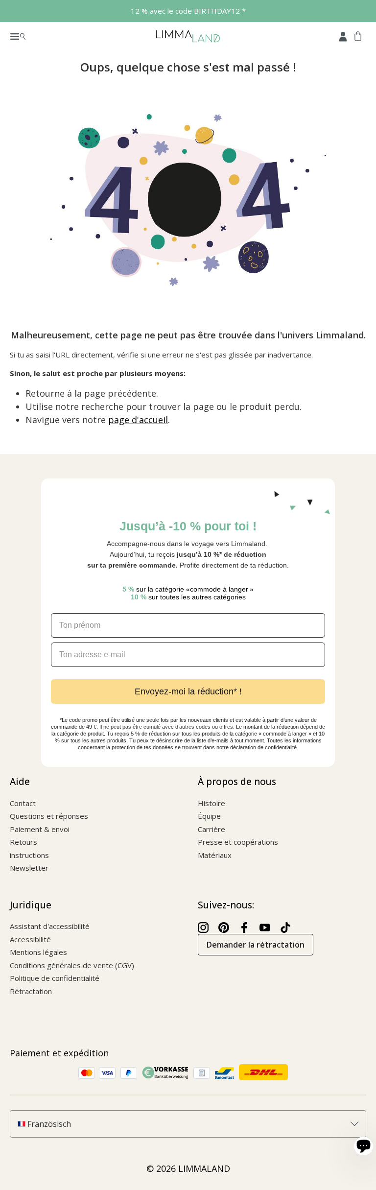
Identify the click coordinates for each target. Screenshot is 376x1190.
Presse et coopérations (238, 842)
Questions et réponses (49, 816)
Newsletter (29, 868)
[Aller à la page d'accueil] (188, 36)
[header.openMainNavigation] (18, 36)
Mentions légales (38, 952)
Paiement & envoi (40, 829)
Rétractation (31, 991)
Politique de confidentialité (54, 978)
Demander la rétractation (256, 944)
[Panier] (358, 36)
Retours (23, 842)
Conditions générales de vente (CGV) (72, 965)
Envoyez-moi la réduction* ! (188, 691)
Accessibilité (30, 939)
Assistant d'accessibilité (50, 926)
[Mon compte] (343, 36)
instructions (29, 855)
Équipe (209, 816)
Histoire (211, 803)
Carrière (211, 829)
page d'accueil (138, 420)
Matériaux (215, 855)
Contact (23, 803)
